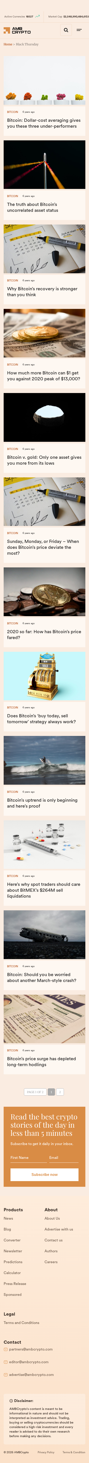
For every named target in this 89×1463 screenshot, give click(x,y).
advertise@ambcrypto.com (31, 1375)
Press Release (15, 1284)
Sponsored (12, 1295)
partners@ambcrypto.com (31, 1349)
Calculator (12, 1273)
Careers (51, 1262)
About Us (52, 1219)
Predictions (13, 1262)
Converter (12, 1240)
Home (8, 44)
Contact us (53, 1240)
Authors (51, 1251)
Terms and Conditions (21, 1323)
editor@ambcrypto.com (29, 1362)
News (8, 1219)
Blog (7, 1229)
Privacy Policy (46, 1452)
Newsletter (13, 1251)
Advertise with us (58, 1229)
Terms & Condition (74, 1452)
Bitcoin (12, 112)
